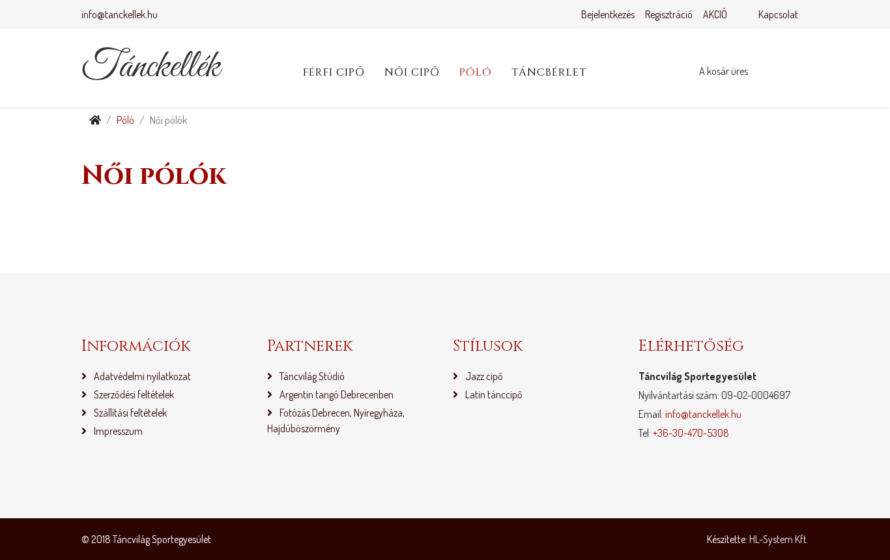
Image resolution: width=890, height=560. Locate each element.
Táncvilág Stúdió (311, 376)
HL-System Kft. (779, 539)
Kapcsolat (778, 14)
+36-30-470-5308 (691, 432)
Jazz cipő (483, 376)
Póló (475, 72)
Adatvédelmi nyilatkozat (141, 376)
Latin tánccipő (493, 394)
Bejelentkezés (608, 14)
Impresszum (117, 430)
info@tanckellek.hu (119, 14)
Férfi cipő (334, 72)
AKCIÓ (715, 14)
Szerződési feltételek (133, 394)
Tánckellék (150, 67)
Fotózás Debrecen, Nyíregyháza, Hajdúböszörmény (336, 420)
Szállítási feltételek (129, 412)
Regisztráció (669, 14)
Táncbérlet (549, 72)
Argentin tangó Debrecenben (336, 394)
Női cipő (412, 72)
